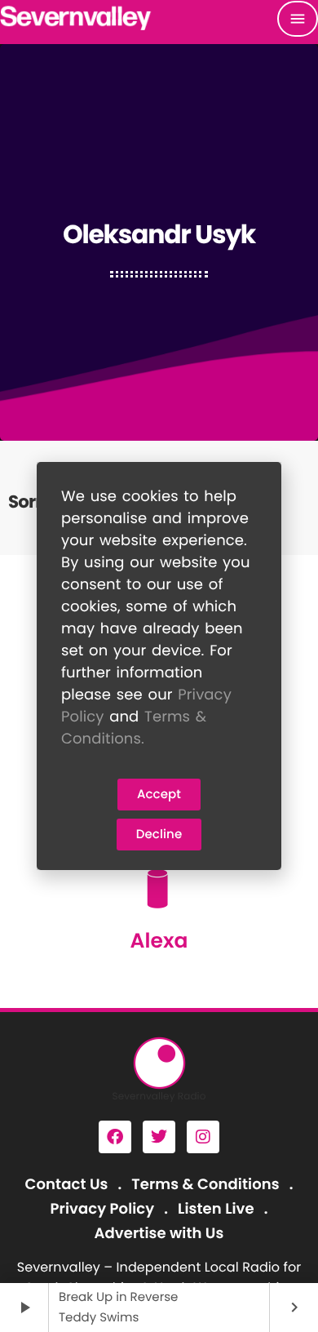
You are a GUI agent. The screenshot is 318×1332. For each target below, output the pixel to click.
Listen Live (216, 1209)
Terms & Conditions (205, 1184)
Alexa (159, 940)
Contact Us (66, 1184)
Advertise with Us (159, 1233)
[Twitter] (159, 1137)
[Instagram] (203, 1137)
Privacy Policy (103, 1209)
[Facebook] (115, 1137)
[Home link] (76, 19)
